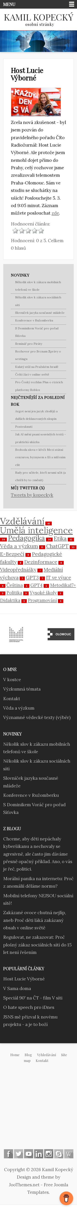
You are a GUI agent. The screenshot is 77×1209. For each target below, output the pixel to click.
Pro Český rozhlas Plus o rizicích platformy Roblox (39, 386)
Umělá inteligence (36, 530)
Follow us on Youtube (28, 1153)
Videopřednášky (18, 569)
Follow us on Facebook (8, 1153)
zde (55, 213)
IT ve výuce (58, 577)
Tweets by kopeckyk (32, 495)
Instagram (48, 1153)
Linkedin (38, 1153)
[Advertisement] (38, 1109)
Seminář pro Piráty (28, 344)
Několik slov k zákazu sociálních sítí (38, 301)
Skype (58, 1153)
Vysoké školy (43, 593)
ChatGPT (57, 546)
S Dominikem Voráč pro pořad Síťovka (36, 332)
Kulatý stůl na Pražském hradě (36, 367)
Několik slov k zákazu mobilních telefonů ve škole (38, 286)
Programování (42, 600)
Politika (14, 593)
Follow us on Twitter (18, 1153)
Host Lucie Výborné (27, 73)
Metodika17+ (63, 585)
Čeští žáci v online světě (32, 374)
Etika (60, 538)
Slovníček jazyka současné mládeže (40, 313)
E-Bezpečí (12, 554)
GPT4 (36, 585)
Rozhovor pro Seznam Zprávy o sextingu (38, 355)
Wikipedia (68, 1153)
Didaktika (10, 600)
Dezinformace (40, 562)
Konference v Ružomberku (34, 320)
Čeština (14, 585)
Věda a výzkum (19, 546)
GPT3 (32, 577)
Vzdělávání (22, 521)
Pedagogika (26, 538)
